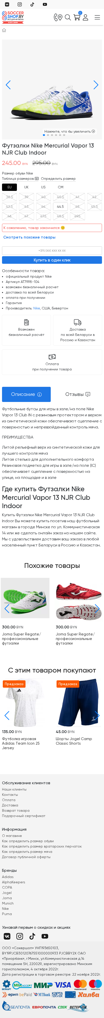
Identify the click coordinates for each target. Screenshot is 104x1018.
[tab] (9, 187)
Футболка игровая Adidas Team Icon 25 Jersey (21, 743)
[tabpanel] (52, 477)
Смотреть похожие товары (29, 237)
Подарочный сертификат (23, 816)
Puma (7, 914)
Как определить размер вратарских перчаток (42, 846)
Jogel (7, 893)
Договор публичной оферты (26, 857)
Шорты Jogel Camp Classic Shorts (74, 741)
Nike (36, 308)
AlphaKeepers (13, 882)
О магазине (12, 836)
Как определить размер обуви (28, 841)
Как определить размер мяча (27, 852)
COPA (7, 887)
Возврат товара (16, 810)
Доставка (10, 805)
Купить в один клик (52, 260)
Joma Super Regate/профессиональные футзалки (21, 639)
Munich (8, 903)
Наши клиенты (14, 789)
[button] (7, 85)
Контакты (10, 795)
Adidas (8, 877)
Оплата (8, 800)
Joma (7, 898)
